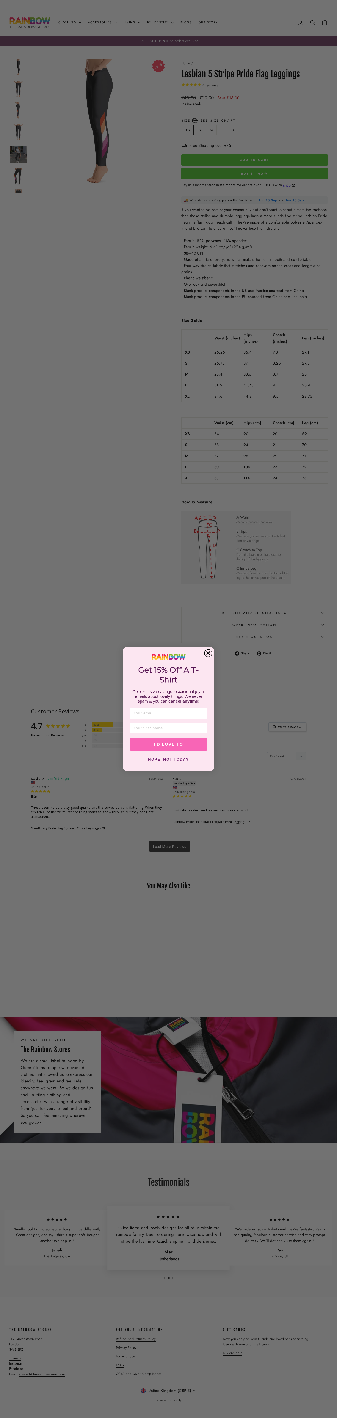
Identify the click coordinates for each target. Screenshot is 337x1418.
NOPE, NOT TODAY (168, 759)
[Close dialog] (208, 653)
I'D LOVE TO (168, 744)
